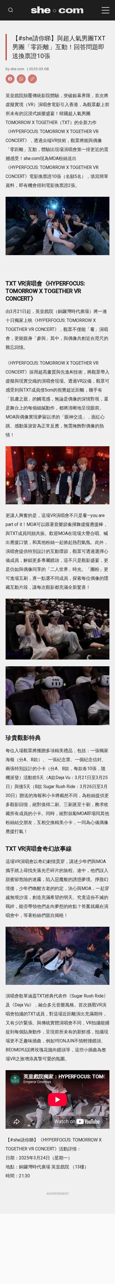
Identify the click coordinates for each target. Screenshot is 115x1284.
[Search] (11, 10)
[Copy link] (32, 78)
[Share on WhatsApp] (21, 78)
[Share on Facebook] (10, 78)
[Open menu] (105, 10)
